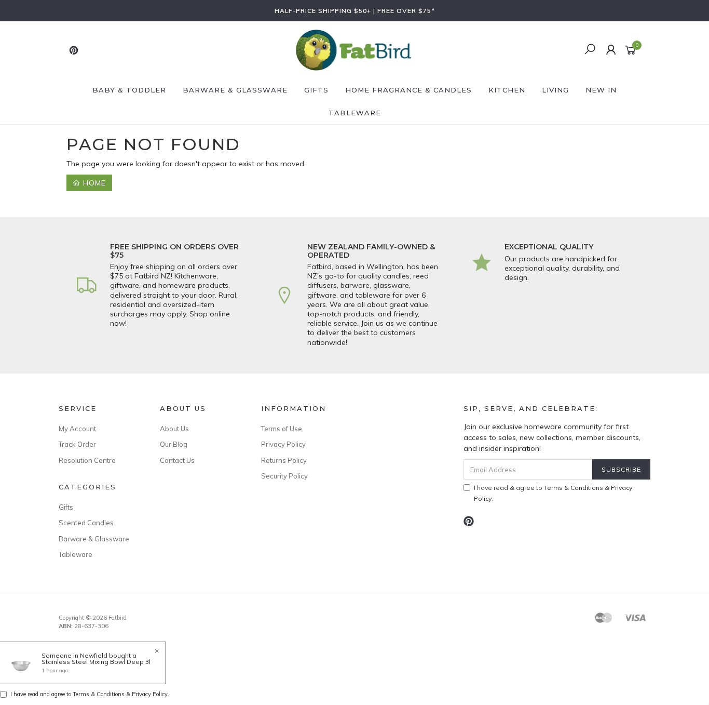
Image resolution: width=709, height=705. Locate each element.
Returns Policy (284, 460)
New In (601, 90)
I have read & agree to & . (553, 493)
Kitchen (506, 90)
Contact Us (177, 460)
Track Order (77, 444)
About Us (174, 428)
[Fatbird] (353, 49)
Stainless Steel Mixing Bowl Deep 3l (96, 662)
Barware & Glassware (235, 90)
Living (555, 90)
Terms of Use (281, 428)
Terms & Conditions (573, 487)
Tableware (355, 113)
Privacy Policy (283, 444)
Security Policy (284, 476)
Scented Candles (86, 522)
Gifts (316, 90)
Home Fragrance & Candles (408, 90)
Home (93, 183)
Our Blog (173, 444)
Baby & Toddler (129, 90)
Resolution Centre (87, 460)
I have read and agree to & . (89, 694)
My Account (77, 428)
